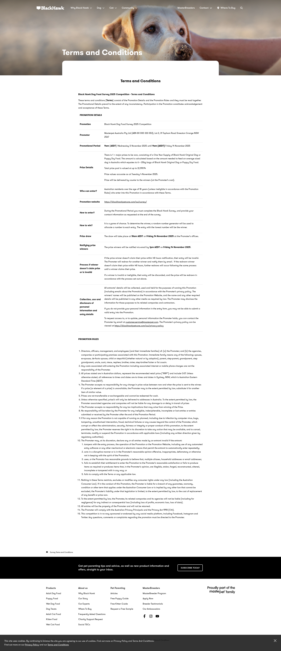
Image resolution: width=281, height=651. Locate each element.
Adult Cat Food (53, 614)
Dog (99, 8)
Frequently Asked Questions (92, 614)
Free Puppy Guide (119, 598)
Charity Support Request (90, 619)
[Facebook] (144, 616)
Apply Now (148, 598)
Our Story (83, 598)
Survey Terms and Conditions (61, 552)
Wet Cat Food (53, 624)
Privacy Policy (32, 644)
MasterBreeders (186, 8)
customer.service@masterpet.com (142, 322)
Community (128, 8)
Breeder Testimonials (153, 603)
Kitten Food (51, 619)
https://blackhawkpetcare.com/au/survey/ (125, 201)
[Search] (241, 7)
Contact (204, 8)
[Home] (47, 552)
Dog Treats (51, 608)
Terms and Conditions (58, 644)
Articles (114, 593)
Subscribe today (190, 567)
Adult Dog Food (53, 593)
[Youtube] (157, 616)
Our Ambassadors (151, 608)
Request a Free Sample (121, 608)
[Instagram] (151, 616)
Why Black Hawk (80, 8)
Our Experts (84, 603)
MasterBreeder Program (154, 593)
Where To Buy (85, 608)
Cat (111, 8)
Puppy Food (52, 598)
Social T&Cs (84, 624)
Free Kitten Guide (119, 603)
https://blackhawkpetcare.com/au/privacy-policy (139, 325)
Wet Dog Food (53, 603)
